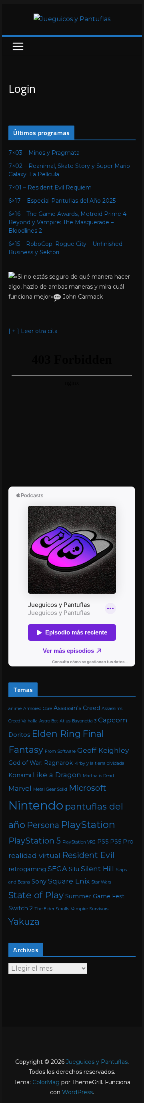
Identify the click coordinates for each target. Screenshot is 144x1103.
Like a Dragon (57, 774)
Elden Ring (56, 733)
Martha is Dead (98, 775)
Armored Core (37, 708)
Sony (39, 881)
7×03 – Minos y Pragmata (44, 152)
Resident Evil (88, 855)
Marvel (20, 788)
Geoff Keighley (103, 750)
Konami (19, 775)
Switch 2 (20, 908)
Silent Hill (97, 868)
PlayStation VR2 (79, 842)
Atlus (65, 721)
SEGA (57, 868)
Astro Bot (48, 721)
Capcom (113, 720)
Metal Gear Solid (50, 789)
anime (15, 708)
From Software (60, 751)
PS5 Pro (122, 841)
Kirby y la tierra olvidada (99, 763)
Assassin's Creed (77, 708)
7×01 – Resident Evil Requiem (50, 187)
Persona (43, 825)
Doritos (19, 734)
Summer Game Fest (94, 896)
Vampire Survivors (89, 909)
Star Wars (101, 882)
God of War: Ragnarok (40, 762)
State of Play (36, 895)
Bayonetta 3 (84, 721)
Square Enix (69, 881)
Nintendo (35, 805)
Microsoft (87, 788)
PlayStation (88, 824)
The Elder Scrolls (51, 909)
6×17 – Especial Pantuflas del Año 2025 (62, 200)
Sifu (74, 869)
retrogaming (27, 869)
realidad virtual (34, 855)
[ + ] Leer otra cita (33, 331)
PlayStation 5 (34, 841)
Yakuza (24, 921)
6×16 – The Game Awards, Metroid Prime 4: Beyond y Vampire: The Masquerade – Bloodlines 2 (68, 222)
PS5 (102, 841)
